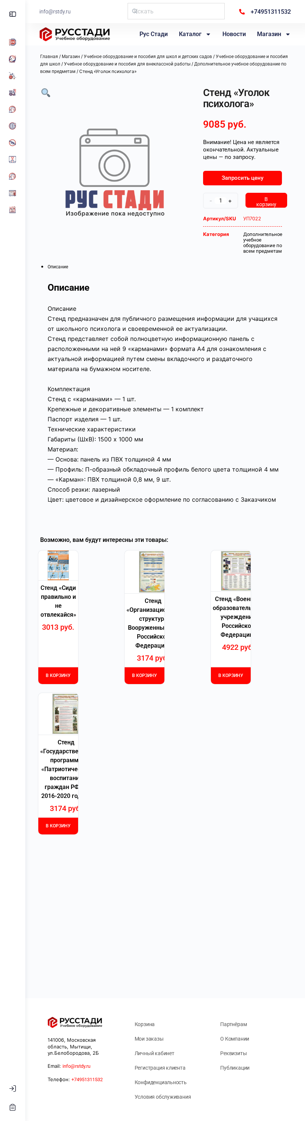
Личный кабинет (154, 1053)
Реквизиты (233, 1053)
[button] (45, 92)
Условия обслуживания (163, 1097)
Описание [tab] (58, 266)
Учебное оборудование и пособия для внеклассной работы (127, 64)
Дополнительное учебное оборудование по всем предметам (262, 242)
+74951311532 (87, 1079)
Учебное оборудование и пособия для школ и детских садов (148, 56)
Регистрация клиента (160, 1068)
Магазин (269, 34)
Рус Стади (153, 34)
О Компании (234, 1039)
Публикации (235, 1068)
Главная (49, 56)
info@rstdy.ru (55, 12)
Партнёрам (233, 1024)
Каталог (190, 34)
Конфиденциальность (161, 1082)
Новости (234, 34)
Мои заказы (149, 1039)
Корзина (145, 1024)
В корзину (266, 201)
